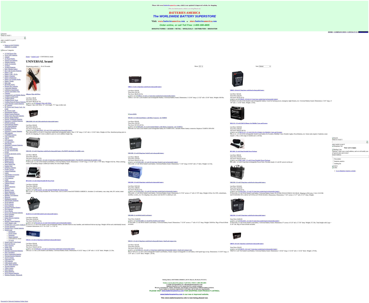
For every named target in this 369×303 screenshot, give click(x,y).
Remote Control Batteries (12, 221)
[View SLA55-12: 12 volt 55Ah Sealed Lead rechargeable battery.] (53, 223)
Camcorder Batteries (11, 88)
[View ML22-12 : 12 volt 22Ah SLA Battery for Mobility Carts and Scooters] (260, 132)
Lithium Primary (10, 183)
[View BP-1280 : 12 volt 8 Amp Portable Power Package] (254, 160)
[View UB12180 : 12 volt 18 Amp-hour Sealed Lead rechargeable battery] (157, 162)
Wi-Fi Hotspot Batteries (12, 273)
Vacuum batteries (10, 266)
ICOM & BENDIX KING (13, 154)
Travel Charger (9, 257)
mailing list (337, 163)
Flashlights (8, 129)
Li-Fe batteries (9, 178)
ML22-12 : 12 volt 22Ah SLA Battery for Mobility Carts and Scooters (249, 123)
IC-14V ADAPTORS (11, 150)
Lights (6, 180)
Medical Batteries (10, 187)
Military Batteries (10, 193)
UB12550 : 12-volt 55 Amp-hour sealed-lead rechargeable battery (248, 215)
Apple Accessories (10, 64)
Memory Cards (9, 190)
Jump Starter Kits (10, 164)
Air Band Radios (10, 59)
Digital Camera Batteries (12, 114)
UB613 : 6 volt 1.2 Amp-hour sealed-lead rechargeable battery (145, 86)
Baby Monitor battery (11, 69)
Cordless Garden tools (11, 97)
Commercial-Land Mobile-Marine (15, 95)
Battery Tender (9, 81)
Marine (7, 185)
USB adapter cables (11, 263)
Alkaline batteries (10, 62)
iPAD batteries (9, 157)
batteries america (339, 161)
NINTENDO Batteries (11, 200)
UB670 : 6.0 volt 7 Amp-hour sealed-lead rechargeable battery (247, 243)
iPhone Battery (9, 159)
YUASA (11, 240)
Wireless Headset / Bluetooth (13, 275)
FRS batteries (9, 133)
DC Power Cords (10, 110)
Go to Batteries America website (346, 171)
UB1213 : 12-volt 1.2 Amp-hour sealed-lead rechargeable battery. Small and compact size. (152, 241)
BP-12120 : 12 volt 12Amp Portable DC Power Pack (40, 180)
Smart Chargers (13, 237)
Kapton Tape (8, 166)
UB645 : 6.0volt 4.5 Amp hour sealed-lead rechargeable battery (247, 90)
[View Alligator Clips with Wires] (42, 103)
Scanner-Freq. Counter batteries (14, 228)
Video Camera (9, 268)
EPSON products (10, 123)
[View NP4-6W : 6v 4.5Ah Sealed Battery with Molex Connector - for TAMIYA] (159, 127)
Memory (7, 188)
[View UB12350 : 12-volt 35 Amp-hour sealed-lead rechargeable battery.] (259, 191)
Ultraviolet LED (10, 259)
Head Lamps (8, 147)
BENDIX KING (10, 84)
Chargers (7, 93)
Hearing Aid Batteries (11, 148)
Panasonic (11, 235)
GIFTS (7, 138)
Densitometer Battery (11, 112)
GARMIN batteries (10, 135)
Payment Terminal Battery (12, 207)
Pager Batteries (9, 206)
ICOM (7, 152)
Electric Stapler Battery (12, 117)
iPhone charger (9, 161)
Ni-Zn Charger (9, 204)
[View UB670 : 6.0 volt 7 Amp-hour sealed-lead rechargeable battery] (257, 249)
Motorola (7, 197)
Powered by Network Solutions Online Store (14, 301)
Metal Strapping (9, 192)
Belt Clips (8, 83)
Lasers (7, 173)
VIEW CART (363, 32)
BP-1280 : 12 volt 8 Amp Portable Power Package (243, 151)
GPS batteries (9, 140)
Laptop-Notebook (10, 171)
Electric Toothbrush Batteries (13, 119)
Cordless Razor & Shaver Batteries (15, 102)
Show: (196, 66)
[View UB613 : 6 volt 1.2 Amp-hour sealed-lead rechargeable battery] (155, 96)
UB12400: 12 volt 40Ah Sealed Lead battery (140, 215)
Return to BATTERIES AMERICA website (12, 46)
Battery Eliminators (10, 78)
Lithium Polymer (10, 181)
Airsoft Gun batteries (11, 60)
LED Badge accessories (12, 174)
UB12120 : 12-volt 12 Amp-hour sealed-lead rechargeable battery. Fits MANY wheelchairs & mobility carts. (55, 151)
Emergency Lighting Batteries (14, 121)
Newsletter (337, 159)
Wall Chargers (9, 270)
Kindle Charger (9, 169)
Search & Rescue (10, 244)
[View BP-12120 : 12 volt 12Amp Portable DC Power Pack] (51, 190)
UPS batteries (9, 261)
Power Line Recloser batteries (14, 213)
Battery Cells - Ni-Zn (11, 74)
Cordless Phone (9, 98)
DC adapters (8, 105)
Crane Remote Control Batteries (14, 103)
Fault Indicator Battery (11, 124)
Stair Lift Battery (10, 252)
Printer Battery (9, 216)
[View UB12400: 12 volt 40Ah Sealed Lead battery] (150, 221)
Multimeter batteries (11, 199)
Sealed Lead (8, 230)
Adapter (7, 57)
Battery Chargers (10, 76)
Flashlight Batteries (10, 128)
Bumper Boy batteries (11, 86)
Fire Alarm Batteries (11, 126)
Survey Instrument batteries (13, 254)
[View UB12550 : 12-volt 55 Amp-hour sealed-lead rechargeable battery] (258, 221)
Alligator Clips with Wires (33, 94)
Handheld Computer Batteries (14, 145)
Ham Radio (8, 143)
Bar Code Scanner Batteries (13, 71)
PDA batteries (9, 209)
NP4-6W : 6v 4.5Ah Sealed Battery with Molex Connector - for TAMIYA (147, 118)
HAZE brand (12, 233)
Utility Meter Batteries (11, 264)
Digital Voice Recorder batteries (14, 116)
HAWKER (11, 232)
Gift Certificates (9, 136)
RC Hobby (8, 219)
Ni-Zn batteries (9, 202)
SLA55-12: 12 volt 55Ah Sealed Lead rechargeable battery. (42, 214)
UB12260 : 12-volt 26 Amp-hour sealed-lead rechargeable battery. (146, 182)
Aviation (7, 65)
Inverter (7, 155)
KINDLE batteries (10, 168)
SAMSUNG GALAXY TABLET (15, 225)
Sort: (257, 66)
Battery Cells (8, 72)
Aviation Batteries (10, 67)
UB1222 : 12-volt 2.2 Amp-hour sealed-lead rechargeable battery (43, 240)
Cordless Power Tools (11, 100)
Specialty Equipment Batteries (14, 251)
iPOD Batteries (9, 162)
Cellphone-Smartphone (12, 90)
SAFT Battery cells (10, 223)
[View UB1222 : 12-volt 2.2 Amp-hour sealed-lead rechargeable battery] (54, 249)
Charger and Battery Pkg (12, 91)
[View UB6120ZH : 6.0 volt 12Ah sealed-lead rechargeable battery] (53, 130)
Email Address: (336, 155)
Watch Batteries (9, 271)
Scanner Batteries (10, 226)
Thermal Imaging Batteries (13, 256)
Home (28, 56)
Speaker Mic (8, 249)
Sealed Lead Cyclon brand (13, 242)
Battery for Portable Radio (13, 79)
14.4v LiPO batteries (11, 55)
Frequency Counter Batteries (13, 131)
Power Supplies (9, 214)
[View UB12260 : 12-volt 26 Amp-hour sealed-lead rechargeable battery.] (157, 191)
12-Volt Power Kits (10, 53)
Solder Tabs (8, 247)
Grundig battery (9, 142)
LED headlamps (10, 176)
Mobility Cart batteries (11, 195)
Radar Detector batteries (12, 218)
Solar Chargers (9, 245)
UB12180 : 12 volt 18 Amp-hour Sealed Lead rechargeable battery (146, 153)
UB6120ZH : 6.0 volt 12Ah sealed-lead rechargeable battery (42, 121)
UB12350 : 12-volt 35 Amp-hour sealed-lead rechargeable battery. (248, 182)
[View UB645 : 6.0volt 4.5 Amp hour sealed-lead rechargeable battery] (258, 99)
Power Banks (9, 211)
